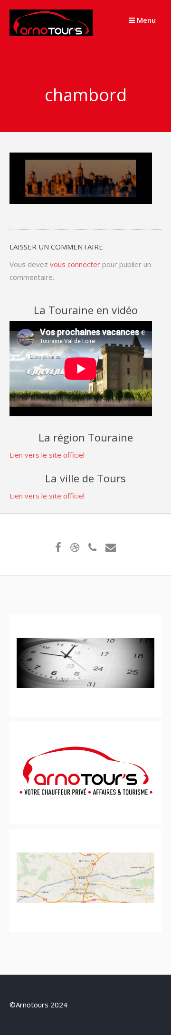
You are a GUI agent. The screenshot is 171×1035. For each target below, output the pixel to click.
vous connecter (75, 264)
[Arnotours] (51, 33)
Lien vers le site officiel (47, 455)
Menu (145, 20)
